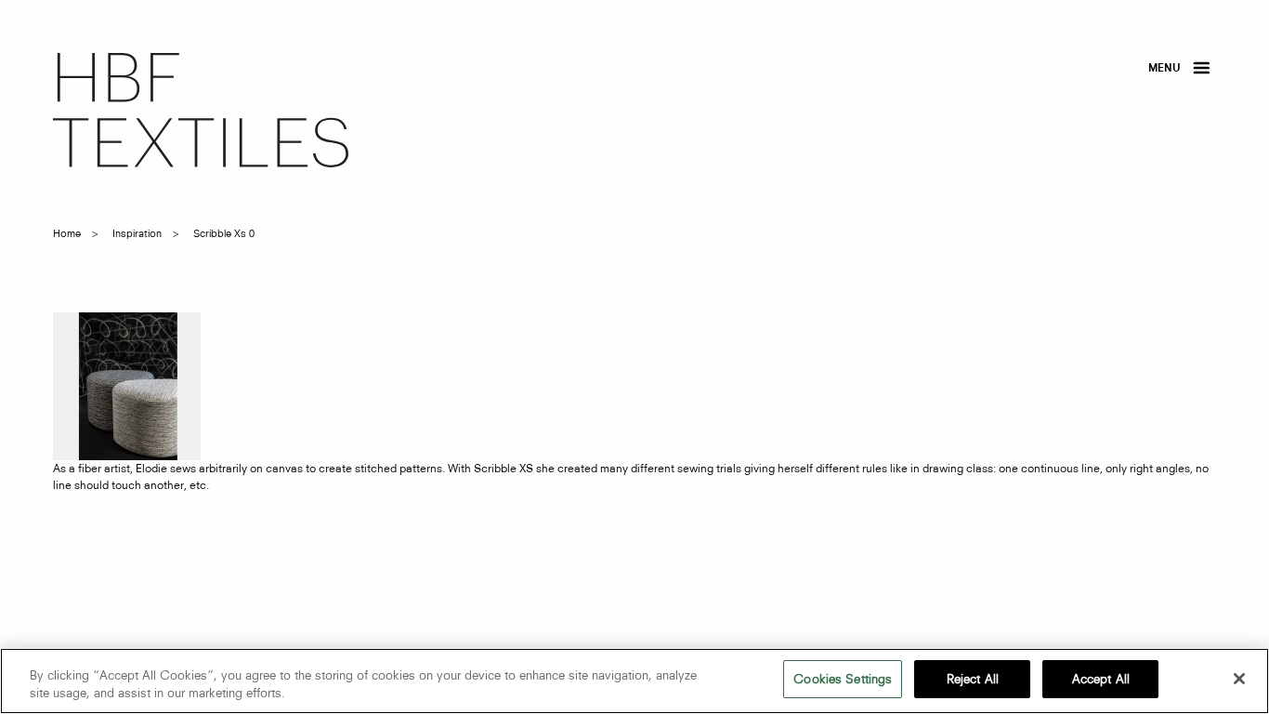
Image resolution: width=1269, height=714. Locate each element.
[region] (634, 681)
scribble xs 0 (224, 233)
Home (67, 233)
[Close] (1239, 678)
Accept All (1101, 678)
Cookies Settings (842, 678)
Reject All (973, 678)
